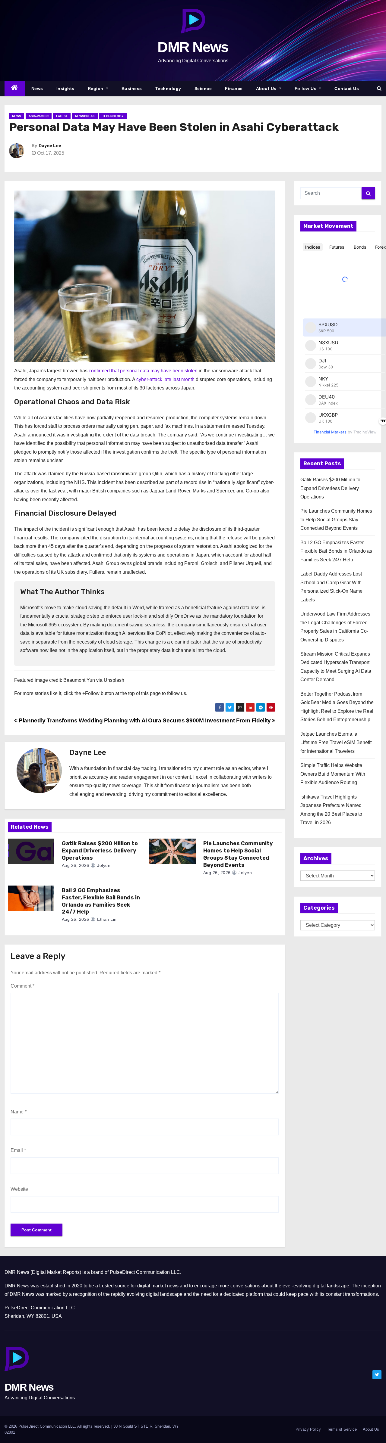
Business (132, 88)
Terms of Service (342, 1429)
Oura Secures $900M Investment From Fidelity (210, 720)
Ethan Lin (106, 919)
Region (96, 88)
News (37, 88)
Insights (65, 88)
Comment (22, 985)
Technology (168, 88)
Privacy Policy (308, 1429)
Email (18, 1150)
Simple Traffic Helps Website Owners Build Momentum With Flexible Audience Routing (332, 774)
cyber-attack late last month (165, 379)
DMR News (192, 47)
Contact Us (346, 88)
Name (19, 1111)
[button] (379, 88)
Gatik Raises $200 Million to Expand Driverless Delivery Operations (100, 850)
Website (19, 1189)
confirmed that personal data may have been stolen (143, 370)
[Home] (15, 88)
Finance (234, 88)
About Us (267, 88)
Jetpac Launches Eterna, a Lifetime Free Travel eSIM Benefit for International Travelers (336, 742)
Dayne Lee (50, 145)
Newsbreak (85, 116)
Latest (62, 116)
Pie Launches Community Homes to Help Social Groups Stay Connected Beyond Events (238, 854)
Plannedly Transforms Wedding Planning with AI (82, 720)
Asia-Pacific (39, 116)
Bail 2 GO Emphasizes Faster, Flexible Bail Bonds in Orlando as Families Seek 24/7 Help (101, 901)
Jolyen (103, 865)
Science (203, 88)
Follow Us (306, 88)
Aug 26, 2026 (75, 865)
